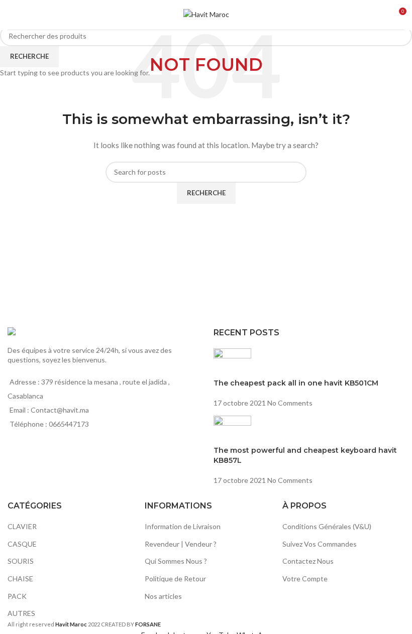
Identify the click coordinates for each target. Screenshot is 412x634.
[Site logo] (206, 14)
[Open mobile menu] (12, 15)
